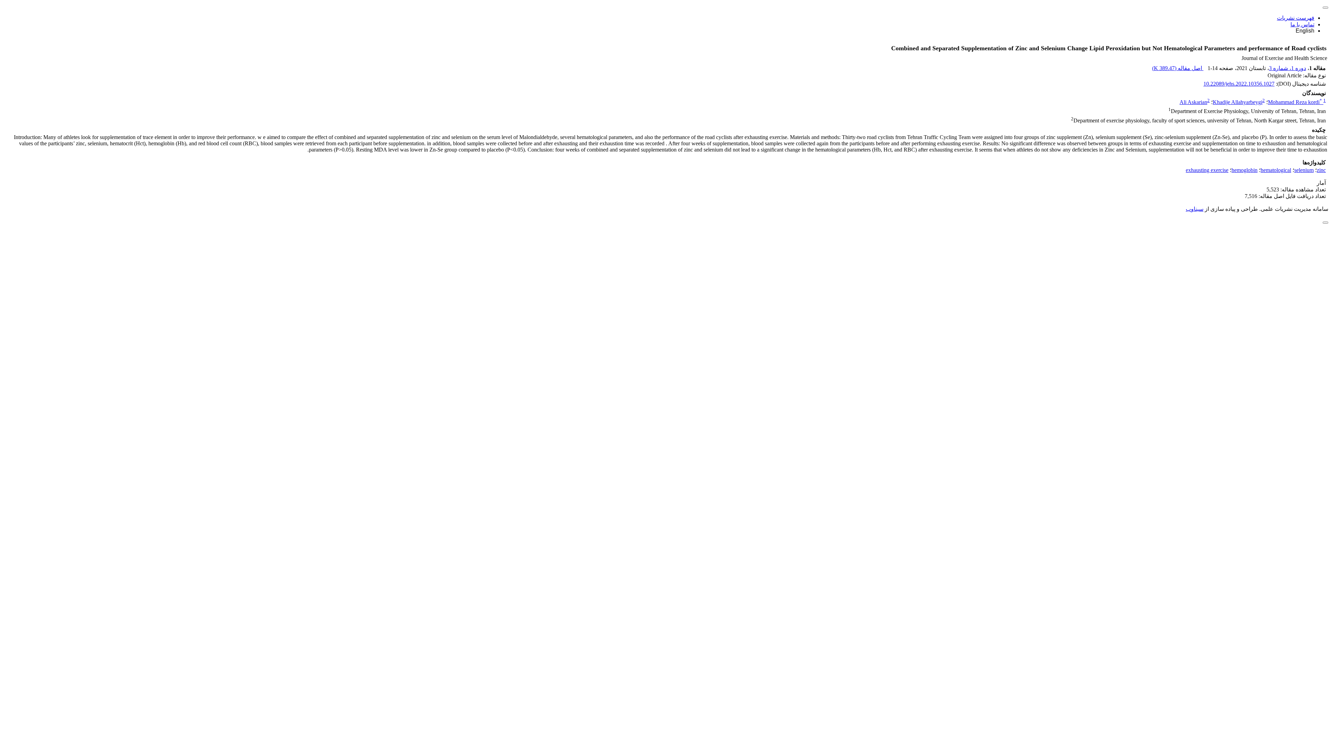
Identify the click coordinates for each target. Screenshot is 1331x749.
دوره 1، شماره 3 (1287, 68)
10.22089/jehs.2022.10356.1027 (1239, 84)
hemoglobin (1245, 170)
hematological (1276, 170)
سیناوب (1194, 209)
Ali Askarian (1193, 102)
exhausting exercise (1207, 170)
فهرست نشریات (1295, 18)
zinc (1321, 170)
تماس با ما (1302, 24)
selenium (1304, 170)
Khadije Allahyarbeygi (1237, 102)
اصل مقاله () (1177, 68)
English (1305, 31)
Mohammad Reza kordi (1295, 102)
